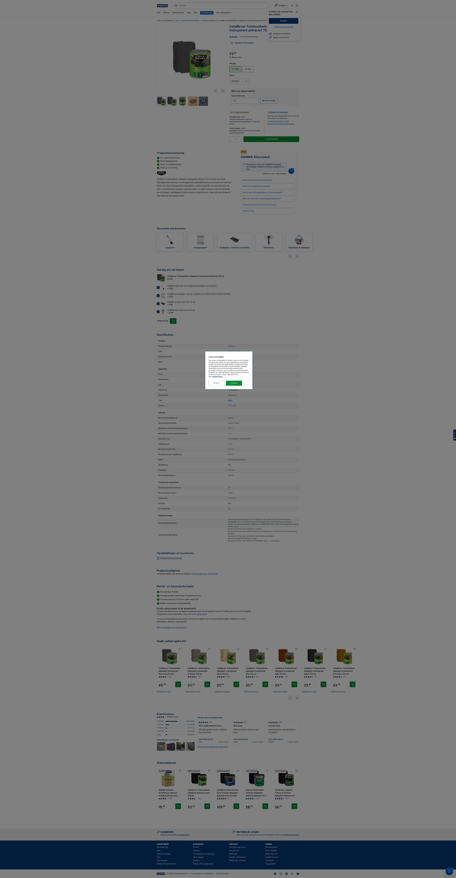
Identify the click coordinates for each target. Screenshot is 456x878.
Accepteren (234, 383)
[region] (229, 370)
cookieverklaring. (217, 376)
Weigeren (217, 383)
